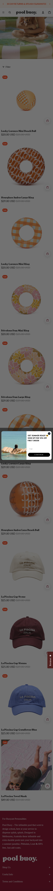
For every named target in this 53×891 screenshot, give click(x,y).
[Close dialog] (49, 433)
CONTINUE (38, 455)
